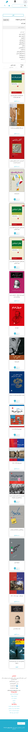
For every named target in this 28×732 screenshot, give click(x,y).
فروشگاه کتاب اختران (14, 694)
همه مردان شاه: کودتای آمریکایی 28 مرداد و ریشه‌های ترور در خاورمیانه (17, 496)
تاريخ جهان (21, 42)
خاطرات (22, 49)
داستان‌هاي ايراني (20, 51)
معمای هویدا (17, 361)
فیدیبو (14, 700)
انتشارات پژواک (14, 696)
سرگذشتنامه (21, 57)
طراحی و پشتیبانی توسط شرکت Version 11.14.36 (14, 728)
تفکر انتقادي (21, 43)
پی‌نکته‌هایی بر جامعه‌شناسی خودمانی (16, 530)
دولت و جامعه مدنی (16, 628)
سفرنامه (22, 59)
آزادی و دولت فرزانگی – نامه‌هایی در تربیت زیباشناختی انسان (16, 296)
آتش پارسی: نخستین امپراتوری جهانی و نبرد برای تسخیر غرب (17, 161)
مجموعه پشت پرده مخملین (14, 708)
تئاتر (23, 45)
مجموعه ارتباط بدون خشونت (14, 706)
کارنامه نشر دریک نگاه (14, 713)
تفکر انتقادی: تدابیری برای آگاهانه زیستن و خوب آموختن (17, 228)
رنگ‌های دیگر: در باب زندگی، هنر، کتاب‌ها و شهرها (17, 662)
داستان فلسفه (16, 193)
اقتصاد (22, 38)
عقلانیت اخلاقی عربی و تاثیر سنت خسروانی (16, 395)
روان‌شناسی (21, 55)
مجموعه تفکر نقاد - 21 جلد (14, 710)
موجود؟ (22, 64)
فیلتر (13, 15)
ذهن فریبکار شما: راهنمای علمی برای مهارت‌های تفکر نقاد (17, 96)
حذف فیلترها (6, 20)
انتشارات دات (14, 698)
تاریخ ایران (22, 40)
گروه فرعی (22, 32)
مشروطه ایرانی (16, 562)
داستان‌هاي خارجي (20, 53)
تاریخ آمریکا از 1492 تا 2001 (17, 429)
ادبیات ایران (21, 34)
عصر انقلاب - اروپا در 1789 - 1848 (17, 596)
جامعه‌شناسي (21, 47)
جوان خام (16, 328)
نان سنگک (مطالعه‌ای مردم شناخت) (17, 128)
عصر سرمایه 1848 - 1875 (16, 463)
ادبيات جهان (21, 36)
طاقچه (14, 703)
